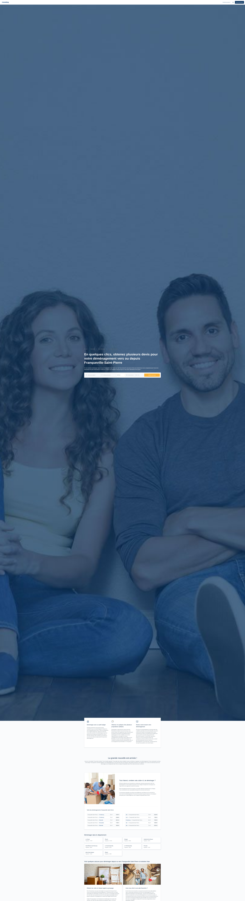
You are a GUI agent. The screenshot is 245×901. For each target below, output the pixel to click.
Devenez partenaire (239, 2)
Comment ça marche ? (226, 2)
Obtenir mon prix (152, 375)
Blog (233, 2)
